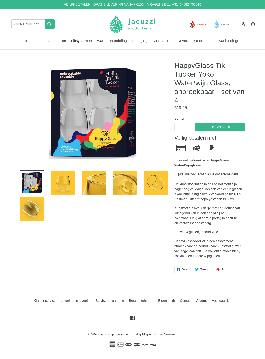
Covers (183, 41)
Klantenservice (45, 300)
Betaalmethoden (141, 300)
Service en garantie (109, 300)
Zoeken (50, 24)
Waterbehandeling (112, 41)
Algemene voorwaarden (213, 300)
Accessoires (162, 41)
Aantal (179, 119)
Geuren (60, 41)
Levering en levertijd (75, 300)
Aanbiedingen (230, 41)
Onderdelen (204, 41)
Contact (185, 300)
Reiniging (139, 41)
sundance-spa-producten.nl (114, 334)
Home (29, 41)
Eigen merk (166, 300)
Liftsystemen (81, 41)
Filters (44, 41)
